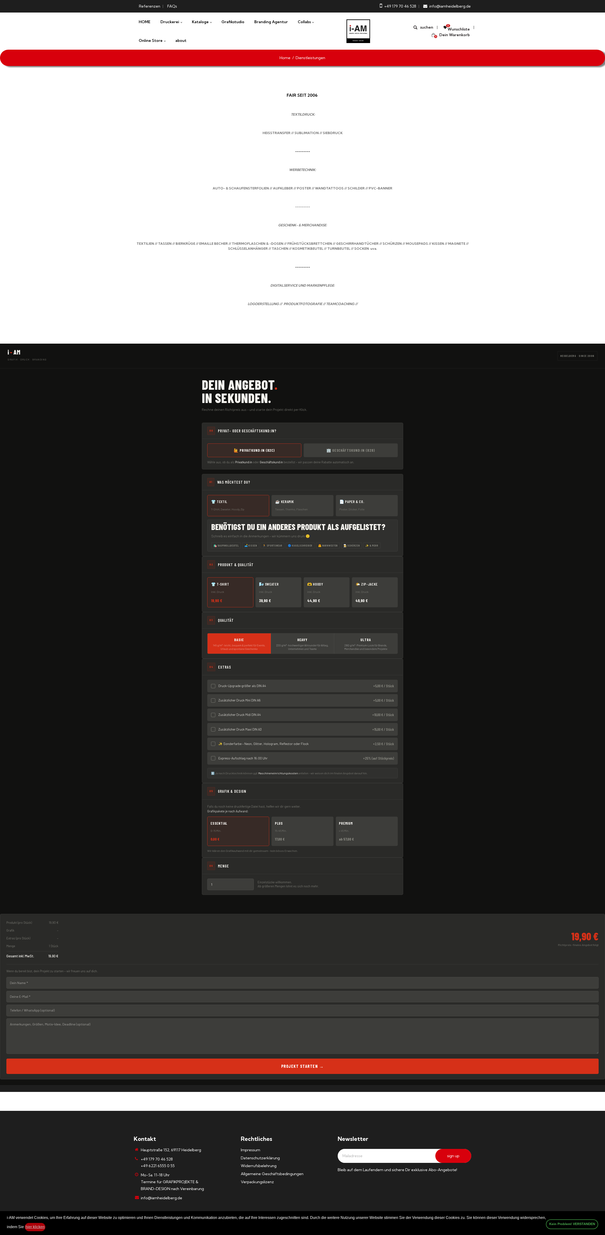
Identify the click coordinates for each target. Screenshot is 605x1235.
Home (285, 57)
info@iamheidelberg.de (161, 1198)
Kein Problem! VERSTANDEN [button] (572, 1224)
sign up (453, 1155)
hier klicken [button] (35, 1227)
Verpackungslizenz (257, 1181)
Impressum (250, 1149)
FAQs (172, 6)
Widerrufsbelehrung (259, 1165)
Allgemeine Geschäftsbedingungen (272, 1173)
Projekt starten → (302, 1066)
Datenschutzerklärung (260, 1158)
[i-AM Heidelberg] (358, 30)
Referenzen (149, 6)
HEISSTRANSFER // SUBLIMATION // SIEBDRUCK (303, 133)
